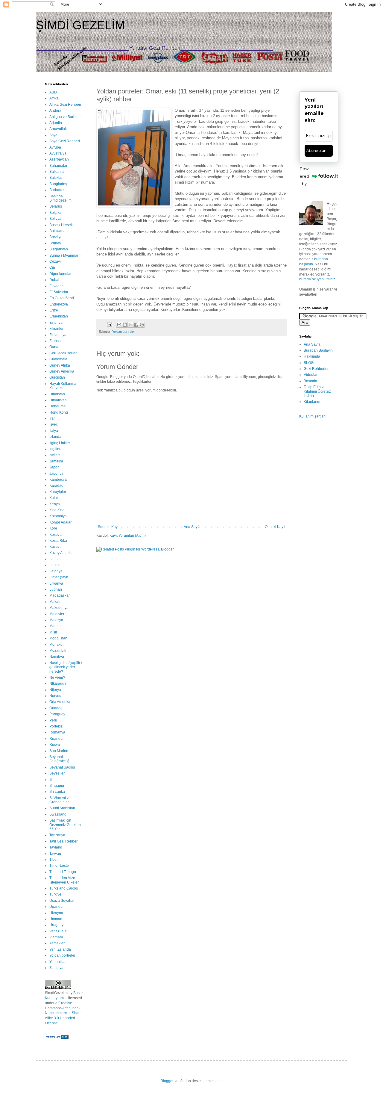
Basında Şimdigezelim (60, 198)
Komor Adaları (60, 522)
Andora (55, 110)
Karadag (56, 485)
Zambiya (56, 968)
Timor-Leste (59, 865)
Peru (53, 720)
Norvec (55, 696)
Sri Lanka (57, 792)
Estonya (56, 322)
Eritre (53, 310)
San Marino (58, 751)
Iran (52, 418)
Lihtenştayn (58, 577)
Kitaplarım (312, 402)
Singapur (56, 786)
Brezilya (56, 237)
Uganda (56, 907)
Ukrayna (56, 913)
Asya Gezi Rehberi (64, 141)
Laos (53, 559)
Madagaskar (59, 595)
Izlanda (55, 437)
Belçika (55, 213)
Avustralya (57, 153)
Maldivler (56, 614)
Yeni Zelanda (60, 949)
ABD (53, 92)
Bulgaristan (58, 249)
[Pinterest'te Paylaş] (142, 325)
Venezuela (58, 931)
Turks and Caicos (63, 888)
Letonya (56, 571)
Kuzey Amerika (61, 553)
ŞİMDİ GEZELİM (80, 25)
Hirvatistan (58, 400)
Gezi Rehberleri (316, 369)
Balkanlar (57, 172)
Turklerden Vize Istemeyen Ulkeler (64, 880)
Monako (56, 644)
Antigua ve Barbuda (65, 117)
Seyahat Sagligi (62, 767)
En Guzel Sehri (61, 298)
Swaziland (57, 814)
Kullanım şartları (312, 416)
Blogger (167, 1081)
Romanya (57, 732)
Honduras (57, 406)
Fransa (55, 341)
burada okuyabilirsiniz (317, 279)
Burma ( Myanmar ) (64, 255)
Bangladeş (58, 184)
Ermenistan (58, 316)
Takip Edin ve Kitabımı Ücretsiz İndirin (317, 391)
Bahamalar (58, 166)
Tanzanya (57, 835)
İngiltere (56, 449)
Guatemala (58, 359)
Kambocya (58, 479)
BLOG (309, 363)
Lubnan (55, 589)
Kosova (55, 535)
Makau (54, 602)
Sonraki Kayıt (108, 527)
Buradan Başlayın (318, 350)
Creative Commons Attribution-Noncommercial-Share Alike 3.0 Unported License (63, 1013)
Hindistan (57, 394)
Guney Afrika (59, 365)
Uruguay (56, 925)
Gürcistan (57, 377)
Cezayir (55, 261)
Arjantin (55, 123)
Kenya (54, 504)
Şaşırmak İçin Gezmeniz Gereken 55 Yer (65, 824)
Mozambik (57, 650)
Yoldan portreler (123, 331)
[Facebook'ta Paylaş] (136, 325)
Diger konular (60, 274)
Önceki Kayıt (275, 527)
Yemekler (57, 943)
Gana (53, 347)
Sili (51, 780)
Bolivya (55, 219)
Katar (53, 498)
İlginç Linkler (59, 443)
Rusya (54, 744)
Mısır (53, 632)
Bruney (55, 243)
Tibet (53, 859)
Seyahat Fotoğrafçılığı (59, 759)
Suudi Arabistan (62, 808)
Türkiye (55, 894)
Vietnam (56, 937)
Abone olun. (316, 150)
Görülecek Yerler (63, 353)
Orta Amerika (59, 702)
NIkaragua (57, 683)
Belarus (55, 206)
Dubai (54, 280)
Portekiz (56, 726)
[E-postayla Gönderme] (109, 324)
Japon (54, 467)
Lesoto (54, 565)
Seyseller (57, 773)
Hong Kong (58, 412)
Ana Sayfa (192, 527)
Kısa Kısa (57, 510)
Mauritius (56, 626)
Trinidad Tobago (62, 872)
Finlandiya (57, 335)
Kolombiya (58, 516)
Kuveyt (54, 547)
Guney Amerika (61, 371)
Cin (52, 267)
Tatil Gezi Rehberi (63, 841)
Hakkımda (312, 356)
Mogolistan (58, 638)
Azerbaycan (59, 159)
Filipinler (56, 328)
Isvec (53, 424)
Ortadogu (57, 708)
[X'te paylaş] (130, 325)
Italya (53, 431)
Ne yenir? (57, 677)
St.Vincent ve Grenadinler (60, 800)
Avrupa (55, 147)
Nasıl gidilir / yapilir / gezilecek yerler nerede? (65, 667)
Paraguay (57, 714)
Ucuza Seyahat (61, 901)
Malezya (56, 620)
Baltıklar (56, 178)
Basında (310, 381)
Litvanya (56, 583)
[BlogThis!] (125, 325)
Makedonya (59, 608)
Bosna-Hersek (61, 225)
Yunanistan (58, 962)
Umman (55, 919)
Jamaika (56, 461)
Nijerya (55, 690)
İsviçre (54, 455)
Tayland (55, 847)
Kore (53, 528)
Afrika (54, 98)
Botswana (57, 231)
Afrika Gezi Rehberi (65, 104)
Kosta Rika (58, 541)
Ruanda (56, 738)
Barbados (57, 190)
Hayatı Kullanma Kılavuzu (62, 386)
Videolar (310, 375)
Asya (53, 135)
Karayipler (57, 492)
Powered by (304, 176)
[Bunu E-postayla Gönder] (119, 325)
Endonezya (58, 304)
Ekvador (56, 286)
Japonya (56, 473)
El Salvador (58, 292)
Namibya (56, 656)
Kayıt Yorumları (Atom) (128, 535)
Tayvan (55, 854)
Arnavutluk (58, 129)
